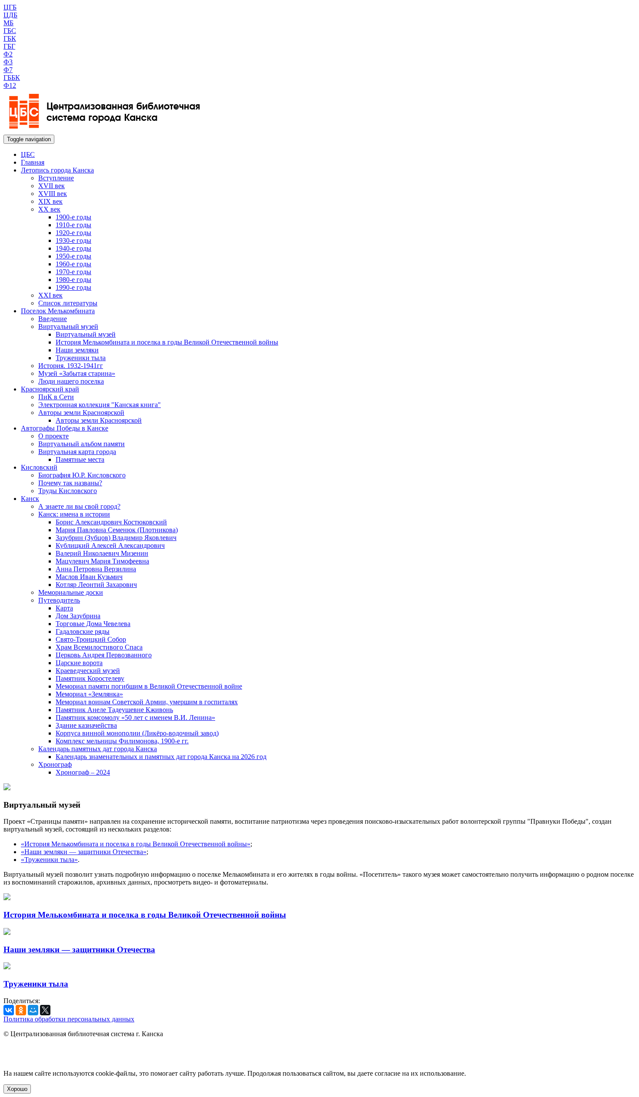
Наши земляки (77, 350)
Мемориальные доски (70, 592)
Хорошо (17, 1089)
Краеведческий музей (88, 670)
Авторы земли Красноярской (81, 412)
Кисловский (39, 467)
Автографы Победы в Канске (64, 428)
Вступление (56, 178)
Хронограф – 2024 (83, 772)
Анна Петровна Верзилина (96, 569)
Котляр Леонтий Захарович (96, 584)
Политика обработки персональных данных (68, 1019)
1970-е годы (73, 271)
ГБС (9, 30)
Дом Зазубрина (78, 616)
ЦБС (28, 154)
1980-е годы (73, 279)
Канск (30, 498)
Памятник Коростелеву (90, 678)
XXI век (50, 295)
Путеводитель (59, 600)
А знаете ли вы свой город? (79, 506)
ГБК (9, 38)
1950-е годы (73, 256)
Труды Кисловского (67, 490)
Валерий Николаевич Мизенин (102, 553)
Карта (64, 608)
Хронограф (55, 764)
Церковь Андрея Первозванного (104, 655)
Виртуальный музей (68, 326)
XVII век (51, 185)
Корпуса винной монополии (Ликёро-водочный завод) (137, 733)
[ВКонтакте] (8, 1010)
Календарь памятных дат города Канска (97, 748)
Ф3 (8, 62)
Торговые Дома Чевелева (93, 623)
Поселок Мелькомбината (58, 311)
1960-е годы (73, 264)
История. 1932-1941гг (70, 365)
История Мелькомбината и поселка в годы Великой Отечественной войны (167, 342)
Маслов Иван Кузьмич (89, 576)
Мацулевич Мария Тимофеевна (102, 561)
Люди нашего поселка (71, 381)
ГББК (11, 77)
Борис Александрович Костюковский (111, 522)
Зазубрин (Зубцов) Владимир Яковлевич (116, 537)
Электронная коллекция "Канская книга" (99, 404)
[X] (45, 1010)
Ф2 (8, 54)
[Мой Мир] (33, 1010)
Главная (32, 162)
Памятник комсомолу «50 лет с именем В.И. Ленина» (135, 717)
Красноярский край (50, 389)
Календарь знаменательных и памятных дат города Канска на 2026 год (161, 756)
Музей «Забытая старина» (76, 373)
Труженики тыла (81, 357)
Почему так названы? (70, 483)
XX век (49, 209)
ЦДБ (10, 15)
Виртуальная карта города (77, 451)
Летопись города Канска (57, 170)
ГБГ (9, 46)
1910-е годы (73, 225)
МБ (8, 23)
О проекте (53, 436)
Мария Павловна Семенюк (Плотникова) (117, 530)
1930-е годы (73, 240)
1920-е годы (73, 232)
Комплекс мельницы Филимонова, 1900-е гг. (122, 741)
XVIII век (52, 193)
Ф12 (9, 85)
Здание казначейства (86, 725)
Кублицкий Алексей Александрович (110, 545)
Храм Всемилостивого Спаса (99, 647)
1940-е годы (73, 248)
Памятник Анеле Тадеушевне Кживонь (114, 709)
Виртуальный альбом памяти (81, 443)
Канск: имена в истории (74, 514)
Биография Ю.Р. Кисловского (82, 475)
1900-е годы (73, 217)
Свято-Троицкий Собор (91, 639)
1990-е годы (73, 287)
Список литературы (67, 303)
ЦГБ (10, 7)
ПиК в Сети (56, 397)
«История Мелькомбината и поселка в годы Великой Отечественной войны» (135, 844)
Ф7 (8, 69)
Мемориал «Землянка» (89, 694)
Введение (52, 318)
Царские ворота (79, 662)
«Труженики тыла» (49, 859)
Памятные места (80, 459)
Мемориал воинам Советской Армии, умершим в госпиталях (147, 702)
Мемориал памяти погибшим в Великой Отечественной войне (149, 686)
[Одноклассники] (21, 1010)
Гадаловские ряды (83, 631)
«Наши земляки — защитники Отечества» (83, 851)
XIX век (50, 201)
